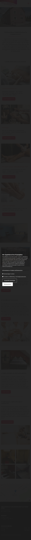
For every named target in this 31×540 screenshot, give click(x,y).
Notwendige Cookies (9, 274)
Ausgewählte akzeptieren (9, 280)
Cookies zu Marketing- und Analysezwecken (15, 276)
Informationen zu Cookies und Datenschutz (12, 270)
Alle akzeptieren (7, 284)
